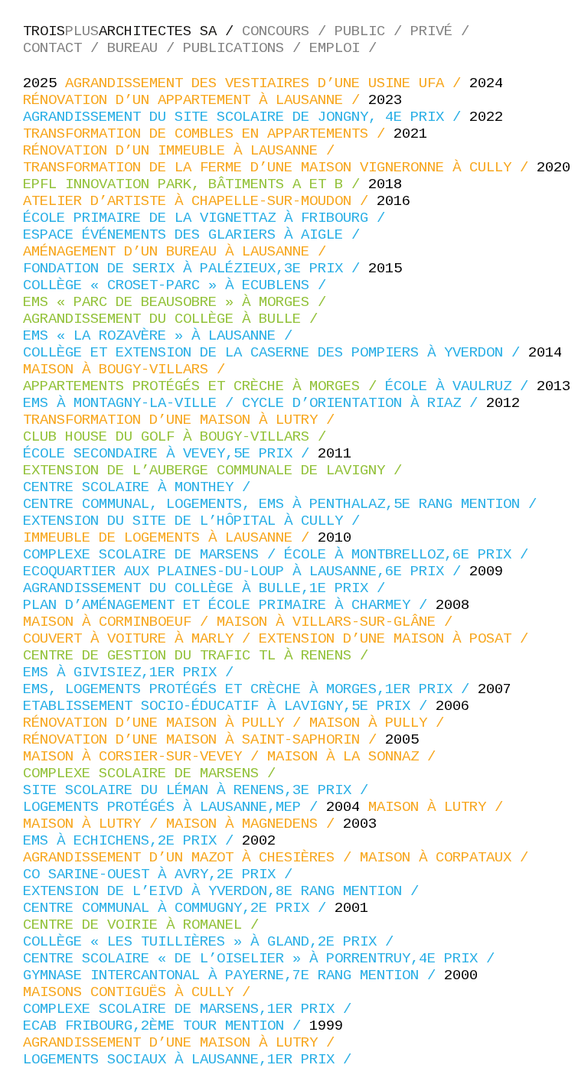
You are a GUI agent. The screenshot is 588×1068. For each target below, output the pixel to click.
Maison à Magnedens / (254, 824)
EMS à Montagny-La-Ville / (132, 403)
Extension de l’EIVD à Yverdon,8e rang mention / (225, 891)
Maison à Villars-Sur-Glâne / (339, 622)
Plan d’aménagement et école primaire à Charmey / (229, 605)
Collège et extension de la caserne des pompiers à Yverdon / (275, 352)
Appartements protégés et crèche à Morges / (204, 386)
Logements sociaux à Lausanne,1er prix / (191, 1059)
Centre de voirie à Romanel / (145, 925)
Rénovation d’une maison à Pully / (166, 723)
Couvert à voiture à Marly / (141, 638)
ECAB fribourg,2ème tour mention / (166, 1026)
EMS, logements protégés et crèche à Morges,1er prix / (250, 689)
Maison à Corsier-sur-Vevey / (145, 756)
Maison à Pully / (380, 723)
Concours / (288, 31)
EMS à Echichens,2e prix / (132, 840)
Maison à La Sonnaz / (355, 756)
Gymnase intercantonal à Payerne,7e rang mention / (233, 975)
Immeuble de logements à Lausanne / (170, 537)
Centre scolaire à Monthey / (141, 487)
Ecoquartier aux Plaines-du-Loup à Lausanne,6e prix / (246, 571)
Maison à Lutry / (439, 807)
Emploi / (347, 48)
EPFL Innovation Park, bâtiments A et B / (195, 184)
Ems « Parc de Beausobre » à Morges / (179, 302)
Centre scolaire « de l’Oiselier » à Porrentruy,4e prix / (263, 958)
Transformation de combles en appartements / (208, 133)
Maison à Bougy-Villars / (128, 369)
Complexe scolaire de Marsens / (153, 554)
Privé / (444, 31)
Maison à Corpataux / (448, 857)
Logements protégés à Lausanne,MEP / (174, 807)
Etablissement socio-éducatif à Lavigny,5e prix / (229, 706)
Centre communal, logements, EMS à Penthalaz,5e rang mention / (284, 504)
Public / (372, 31)
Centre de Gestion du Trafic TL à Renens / (200, 655)
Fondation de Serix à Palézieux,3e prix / (195, 268)
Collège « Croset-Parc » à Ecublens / (179, 285)
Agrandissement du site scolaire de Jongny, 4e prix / (246, 117)
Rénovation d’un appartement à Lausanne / (195, 100)
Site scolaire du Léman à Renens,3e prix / (200, 790)
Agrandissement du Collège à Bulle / (174, 319)
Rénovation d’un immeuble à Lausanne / (183, 150)
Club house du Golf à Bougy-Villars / (179, 436)
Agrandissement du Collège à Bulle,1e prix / (208, 588)
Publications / (246, 48)
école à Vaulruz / (461, 386)
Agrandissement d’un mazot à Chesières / (191, 857)
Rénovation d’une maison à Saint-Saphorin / (204, 739)
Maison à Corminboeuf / (120, 622)
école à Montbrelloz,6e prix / (410, 554)
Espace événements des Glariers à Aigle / (195, 234)
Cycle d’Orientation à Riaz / (364, 403)
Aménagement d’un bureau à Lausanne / (179, 251)
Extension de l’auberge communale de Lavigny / (216, 470)
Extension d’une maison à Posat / (398, 638)
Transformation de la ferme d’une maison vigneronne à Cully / (280, 167)
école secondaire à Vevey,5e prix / (170, 453)
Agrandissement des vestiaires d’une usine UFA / (267, 83)
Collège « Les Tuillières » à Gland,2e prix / (212, 941)
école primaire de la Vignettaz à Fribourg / (208, 218)
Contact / (65, 48)
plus (132, 31)
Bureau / (145, 48)
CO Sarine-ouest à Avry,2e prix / (162, 874)
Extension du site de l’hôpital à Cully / (195, 521)
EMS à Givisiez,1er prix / (132, 672)
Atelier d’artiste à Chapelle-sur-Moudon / (200, 201)
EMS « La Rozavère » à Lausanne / (162, 335)
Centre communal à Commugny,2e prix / (179, 908)
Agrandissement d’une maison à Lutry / (183, 1042)
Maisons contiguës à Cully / (141, 992)
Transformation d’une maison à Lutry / (183, 420)
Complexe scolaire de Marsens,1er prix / (191, 1009)
